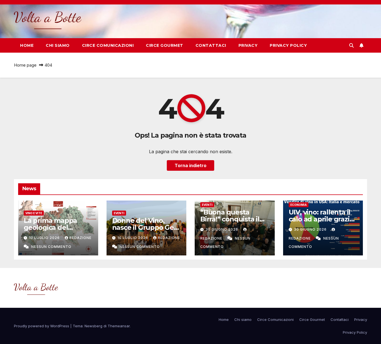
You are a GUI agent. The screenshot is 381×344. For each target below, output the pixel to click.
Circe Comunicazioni (108, 45)
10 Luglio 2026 (45, 238)
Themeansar (119, 326)
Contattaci (211, 45)
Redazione (80, 238)
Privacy (248, 45)
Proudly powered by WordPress (42, 326)
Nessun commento (51, 247)
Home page (25, 65)
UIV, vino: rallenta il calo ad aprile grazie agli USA (321, 219)
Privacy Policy (288, 45)
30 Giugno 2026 (222, 229)
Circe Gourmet (164, 45)
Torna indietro (190, 165)
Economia (298, 204)
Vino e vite (33, 213)
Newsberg (93, 326)
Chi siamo (58, 45)
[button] (351, 45)
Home (26, 45)
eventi (119, 213)
